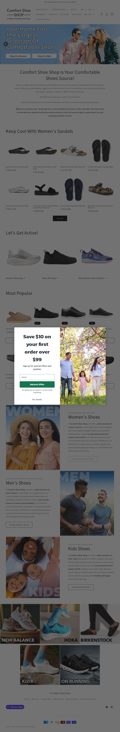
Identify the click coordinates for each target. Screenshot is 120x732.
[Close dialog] (103, 330)
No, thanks (37, 399)
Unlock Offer (37, 384)
